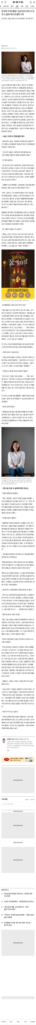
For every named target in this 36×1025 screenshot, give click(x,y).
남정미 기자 (4, 46)
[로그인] (34, 2)
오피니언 (3, 1022)
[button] (2, 2)
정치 (11, 1022)
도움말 (27, 799)
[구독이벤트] (18, 759)
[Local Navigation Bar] (2, 2)
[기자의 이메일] (8, 751)
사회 (25, 1022)
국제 (18, 1022)
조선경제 (32, 1022)
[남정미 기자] (3, 740)
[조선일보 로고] (18, 2)
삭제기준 (32, 799)
